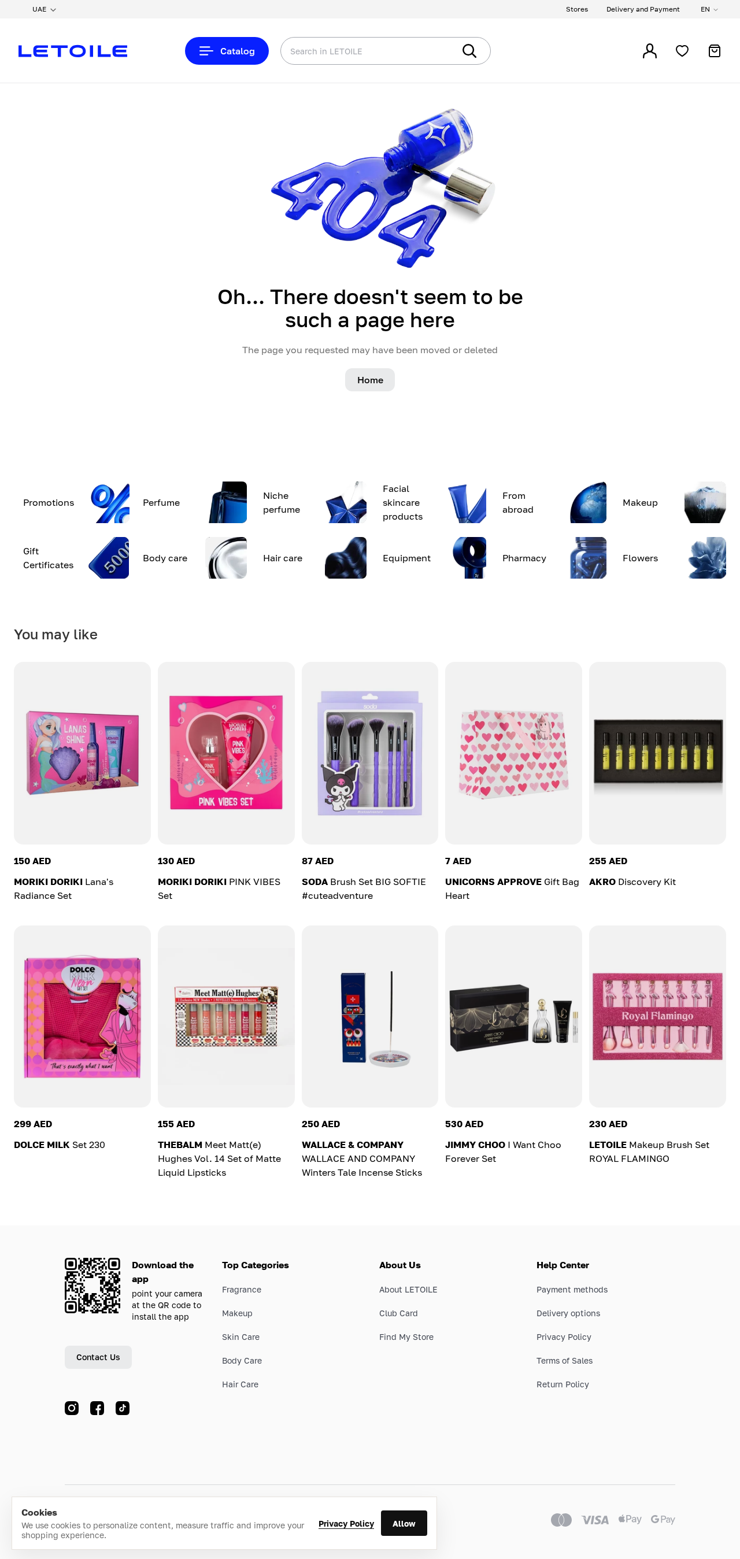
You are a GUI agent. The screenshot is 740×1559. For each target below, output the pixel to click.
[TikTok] (123, 1408)
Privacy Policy (346, 1523)
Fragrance (241, 1289)
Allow (404, 1523)
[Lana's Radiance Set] (82, 753)
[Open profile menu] (650, 51)
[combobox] (344, 51)
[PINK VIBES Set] (226, 753)
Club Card (398, 1313)
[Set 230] (82, 1016)
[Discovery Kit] (657, 753)
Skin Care (241, 1337)
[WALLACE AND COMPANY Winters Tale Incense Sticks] (370, 1016)
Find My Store (406, 1337)
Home (370, 380)
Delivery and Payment (643, 9)
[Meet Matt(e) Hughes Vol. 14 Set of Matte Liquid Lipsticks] (226, 1016)
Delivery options (568, 1313)
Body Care (242, 1360)
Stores (577, 9)
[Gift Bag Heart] (513, 753)
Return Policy (562, 1384)
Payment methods (572, 1289)
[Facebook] (97, 1408)
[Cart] (715, 51)
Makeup (237, 1313)
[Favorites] (682, 51)
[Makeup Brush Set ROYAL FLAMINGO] (657, 1016)
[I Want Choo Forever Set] (513, 1016)
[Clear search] (428, 51)
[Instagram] (72, 1408)
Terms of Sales (564, 1360)
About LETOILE (408, 1289)
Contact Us (98, 1357)
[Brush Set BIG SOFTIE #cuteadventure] (370, 753)
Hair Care (240, 1384)
